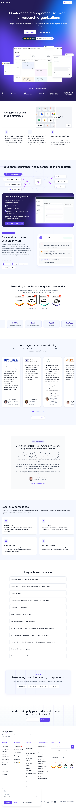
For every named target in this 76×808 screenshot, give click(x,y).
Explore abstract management (14, 223)
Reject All (16, 802)
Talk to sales (17, 752)
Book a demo (67, 2)
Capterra (50, 38)
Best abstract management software (42, 747)
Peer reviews (5, 759)
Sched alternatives (31, 773)
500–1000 (43, 686)
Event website (5, 746)
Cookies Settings (27, 802)
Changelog (5, 771)
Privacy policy (70, 801)
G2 (45, 38)
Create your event (32, 720)
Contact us (17, 759)
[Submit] (72, 747)
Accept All (8, 802)
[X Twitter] (55, 802)
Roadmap (4, 774)
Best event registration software (41, 754)
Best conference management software (42, 761)
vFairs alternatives (30, 776)
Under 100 (22, 686)
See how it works (44, 32)
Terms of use (63, 801)
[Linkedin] (48, 802)
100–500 (33, 686)
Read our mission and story (38, 483)
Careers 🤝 (17, 762)
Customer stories (18, 749)
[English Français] (58, 757)
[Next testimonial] (46, 411)
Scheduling (5, 768)
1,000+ (54, 686)
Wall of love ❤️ (18, 746)
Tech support (17, 756)
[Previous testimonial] (29, 411)
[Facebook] (51, 802)
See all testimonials (38, 418)
